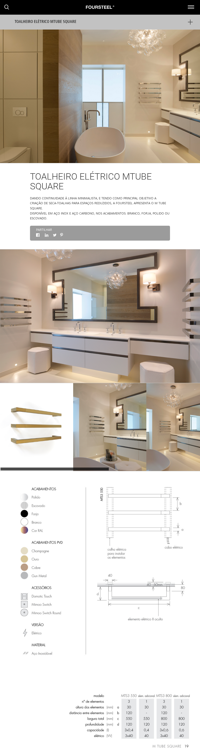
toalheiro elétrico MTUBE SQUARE (45, 22)
